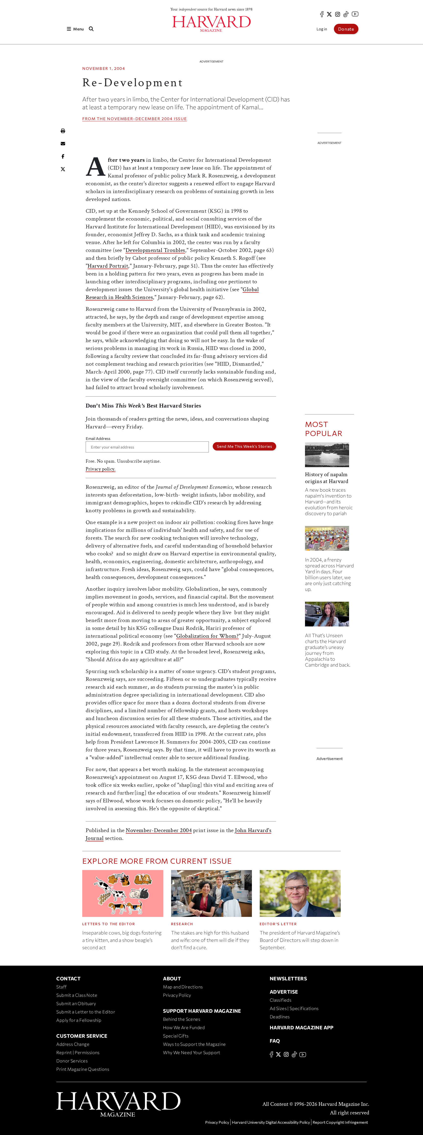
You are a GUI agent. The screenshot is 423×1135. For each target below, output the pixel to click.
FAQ (275, 1041)
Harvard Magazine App (302, 1027)
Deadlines (280, 1016)
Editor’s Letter (278, 924)
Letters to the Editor (108, 924)
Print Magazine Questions (82, 1069)
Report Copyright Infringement (340, 1122)
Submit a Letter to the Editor (85, 1011)
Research (182, 924)
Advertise (284, 992)
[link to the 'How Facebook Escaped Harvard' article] (329, 540)
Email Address (98, 438)
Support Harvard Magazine (202, 1011)
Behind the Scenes (181, 1019)
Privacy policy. (101, 469)
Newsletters (288, 978)
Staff (61, 986)
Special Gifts (175, 1035)
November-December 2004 (140, 118)
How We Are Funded (184, 1027)
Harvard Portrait (108, 266)
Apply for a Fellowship (78, 1020)
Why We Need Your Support (191, 1052)
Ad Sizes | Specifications (294, 1008)
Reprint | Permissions (77, 1052)
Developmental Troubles (155, 250)
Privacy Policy (177, 995)
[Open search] (91, 29)
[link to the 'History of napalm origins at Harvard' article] (329, 456)
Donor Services (72, 1060)
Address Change (72, 1044)
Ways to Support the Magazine (194, 1044)
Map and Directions (183, 986)
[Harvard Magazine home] (211, 24)
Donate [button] (346, 29)
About (172, 978)
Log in (322, 28)
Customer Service (81, 1036)
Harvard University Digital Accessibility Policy (271, 1122)
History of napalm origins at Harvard (326, 478)
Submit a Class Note (76, 995)
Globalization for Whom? (207, 636)
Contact (68, 978)
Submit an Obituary (76, 1003)
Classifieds (280, 1000)
